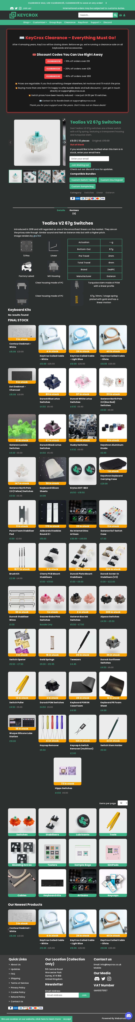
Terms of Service (20, 983)
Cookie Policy (18, 992)
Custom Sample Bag (82, 186)
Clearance (69, 22)
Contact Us (17, 1001)
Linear (100, 192)
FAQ (13, 973)
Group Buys (55, 22)
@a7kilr (37, 235)
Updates (15, 969)
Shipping (15, 978)
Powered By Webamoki (114, 1018)
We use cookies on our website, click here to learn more (31, 1019)
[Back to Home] (23, 15)
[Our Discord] (11, 8)
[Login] (124, 14)
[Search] (115, 15)
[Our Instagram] (20, 8)
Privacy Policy (18, 987)
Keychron (83, 22)
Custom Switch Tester (83, 179)
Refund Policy (18, 996)
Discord (107, 22)
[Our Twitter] (16, 8)
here (97, 169)
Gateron (109, 192)
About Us (16, 964)
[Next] (65, 143)
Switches (89, 192)
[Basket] (120, 14)
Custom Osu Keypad (111, 179)
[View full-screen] (64, 119)
